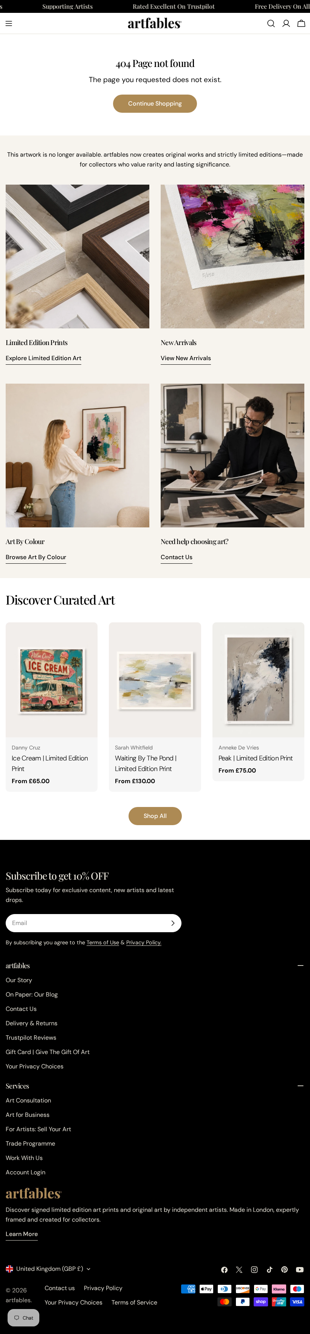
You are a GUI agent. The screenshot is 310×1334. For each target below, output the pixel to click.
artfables (18, 1300)
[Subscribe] (173, 923)
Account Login (25, 1172)
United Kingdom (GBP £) (49, 1269)
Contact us (60, 1288)
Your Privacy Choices (35, 1066)
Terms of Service (134, 1302)
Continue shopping (155, 103)
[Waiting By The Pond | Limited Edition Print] (155, 679)
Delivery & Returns (31, 1023)
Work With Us (24, 1158)
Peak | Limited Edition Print (256, 758)
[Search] (271, 23)
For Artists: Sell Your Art (38, 1129)
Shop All (155, 816)
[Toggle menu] (8, 23)
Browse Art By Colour (36, 557)
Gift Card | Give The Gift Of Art (48, 1052)
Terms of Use (103, 942)
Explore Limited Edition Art (43, 358)
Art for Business (28, 1115)
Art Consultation (28, 1100)
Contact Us (176, 557)
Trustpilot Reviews (31, 1038)
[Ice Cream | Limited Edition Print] (52, 679)
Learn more (22, 1234)
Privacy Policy (103, 1288)
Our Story (19, 980)
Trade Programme (30, 1143)
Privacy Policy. (143, 942)
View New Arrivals (186, 358)
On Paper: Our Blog (32, 994)
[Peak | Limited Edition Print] (258, 679)
